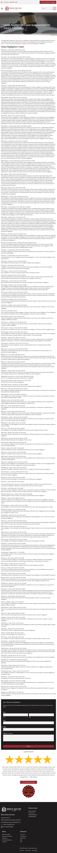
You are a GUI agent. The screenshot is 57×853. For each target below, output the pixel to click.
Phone (5, 726)
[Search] (54, 8)
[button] (2, 8)
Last (30, 717)
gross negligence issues (24, 43)
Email (4, 720)
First (4, 717)
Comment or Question (8, 733)
